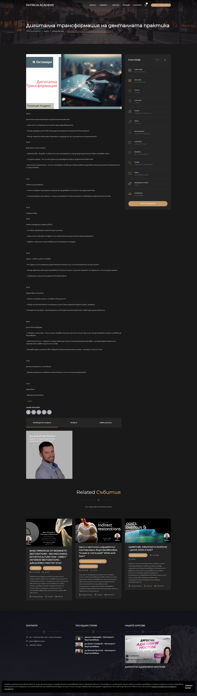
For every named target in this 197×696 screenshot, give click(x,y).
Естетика (35, 568)
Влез (155, 5)
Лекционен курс (141, 144)
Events (29, 401)
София (137, 103)
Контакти (137, 5)
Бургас (149, 586)
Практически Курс (52, 568)
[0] (145, 5)
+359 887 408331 (35, 645)
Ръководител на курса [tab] (42, 422)
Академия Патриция (142, 134)
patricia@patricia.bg (141, 175)
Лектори (115, 5)
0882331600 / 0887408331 (144, 164)
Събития (103, 5)
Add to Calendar (147, 203)
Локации (126, 5)
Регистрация (164, 5)
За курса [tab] (73, 422)
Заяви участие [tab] (106, 422)
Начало (93, 5)
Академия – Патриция (143, 113)
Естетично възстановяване (92, 561)
